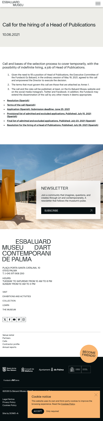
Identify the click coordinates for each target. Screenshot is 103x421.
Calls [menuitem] (5, 341)
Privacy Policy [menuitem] (9, 402)
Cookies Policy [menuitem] (9, 405)
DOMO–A (13, 413)
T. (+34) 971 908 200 (13, 273)
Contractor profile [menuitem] (11, 344)
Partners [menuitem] (6, 338)
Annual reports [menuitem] (9, 347)
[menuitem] (5, 293)
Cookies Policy (68, 404)
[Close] (95, 394)
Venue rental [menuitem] (8, 335)
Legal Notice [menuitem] (8, 399)
